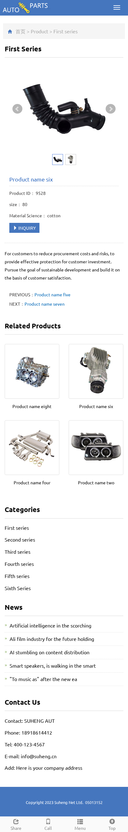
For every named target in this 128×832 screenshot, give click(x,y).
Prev (17, 109)
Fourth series (19, 564)
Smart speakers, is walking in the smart (53, 665)
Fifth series (17, 576)
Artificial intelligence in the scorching (50, 625)
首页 (20, 31)
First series (65, 31)
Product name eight (32, 406)
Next (111, 109)
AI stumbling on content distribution (49, 652)
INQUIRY (26, 228)
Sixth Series (18, 588)
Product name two (96, 482)
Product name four (32, 482)
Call (48, 828)
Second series (20, 539)
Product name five (52, 294)
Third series (17, 551)
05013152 (94, 802)
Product (39, 31)
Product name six (96, 406)
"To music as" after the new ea (43, 679)
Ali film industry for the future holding (52, 639)
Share (16, 828)
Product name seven (45, 304)
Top (112, 828)
